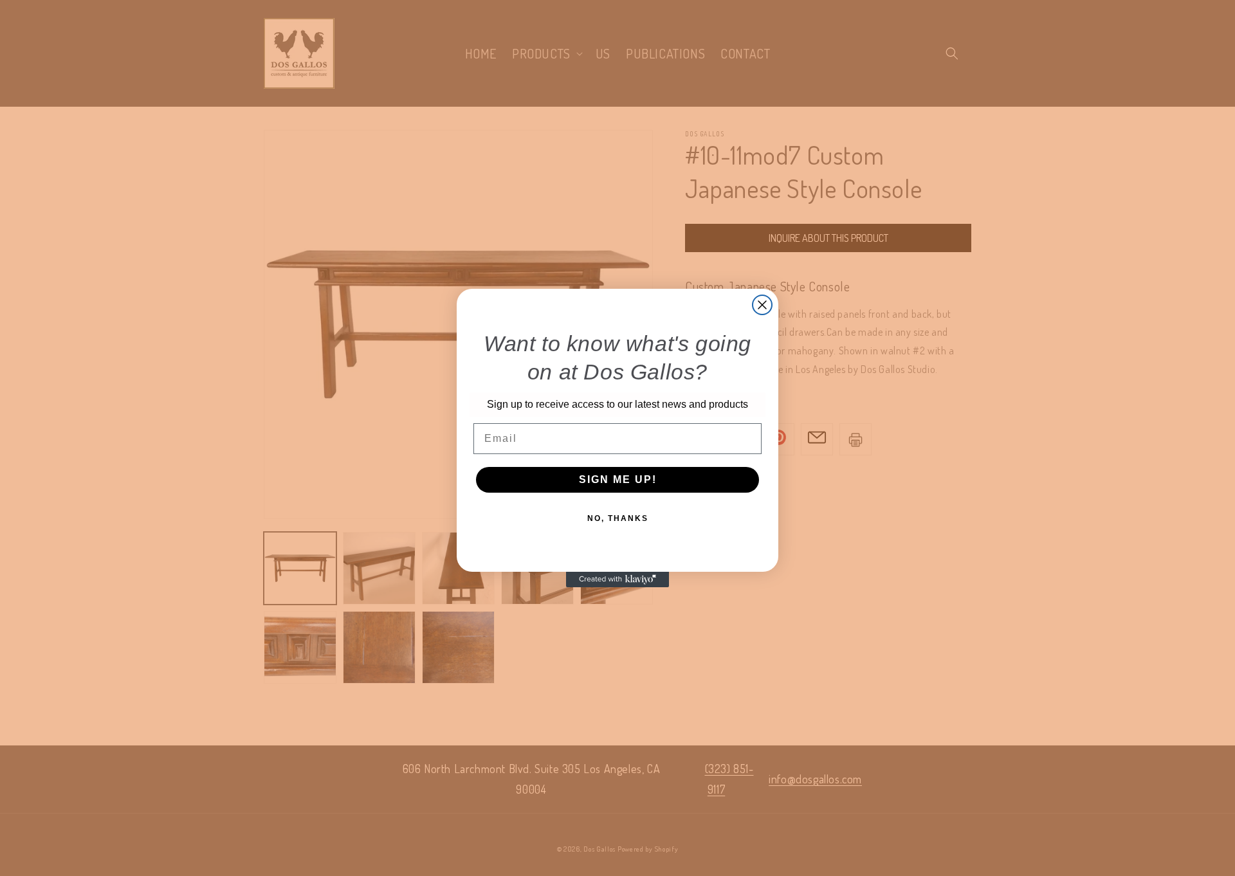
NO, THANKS (617, 518)
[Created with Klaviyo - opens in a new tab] (617, 579)
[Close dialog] (762, 305)
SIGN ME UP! (618, 479)
